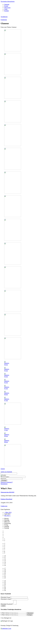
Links (5, 9)
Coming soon (4, 506)
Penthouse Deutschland (6, 499)
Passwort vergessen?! (7, 482)
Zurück (3, 468)
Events (6, 6)
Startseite (6, 4)
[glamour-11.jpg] (6, 430)
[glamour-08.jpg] (6, 442)
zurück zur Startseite (6, 471)
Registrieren (4, 484)
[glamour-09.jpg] (6, 436)
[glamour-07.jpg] (6, 400)
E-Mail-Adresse (5, 613)
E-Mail (6, 599)
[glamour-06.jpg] (6, 394)
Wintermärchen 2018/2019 (7, 492)
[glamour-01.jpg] (6, 388)
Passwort (3, 478)
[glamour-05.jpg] (6, 370)
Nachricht (7, 604)
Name (6, 597)
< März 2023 (7, 512)
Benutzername (5, 477)
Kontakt (6, 10)
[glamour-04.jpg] (6, 364)
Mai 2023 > (7, 515)
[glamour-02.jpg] (6, 382)
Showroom (7, 7)
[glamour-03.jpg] (6, 376)
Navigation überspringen (7, 1)
